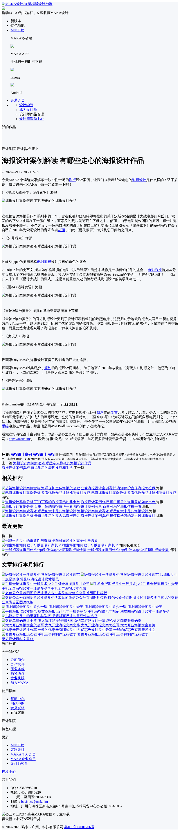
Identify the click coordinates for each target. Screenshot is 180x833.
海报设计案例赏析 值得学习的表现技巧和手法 (37, 468)
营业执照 (18, 678)
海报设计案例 (22, 454)
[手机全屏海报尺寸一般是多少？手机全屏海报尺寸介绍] (90, 584)
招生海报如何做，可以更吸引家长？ (90, 545)
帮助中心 (18, 699)
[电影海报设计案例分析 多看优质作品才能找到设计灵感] (46, 493)
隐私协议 (18, 673)
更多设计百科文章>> (18, 639)
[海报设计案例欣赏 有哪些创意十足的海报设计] (39, 511)
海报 (72, 180)
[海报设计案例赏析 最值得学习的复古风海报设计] (41, 516)
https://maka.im (19, 439)
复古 (114, 412)
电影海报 (44, 262)
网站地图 (18, 703)
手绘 (5, 426)
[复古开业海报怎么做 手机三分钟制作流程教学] (39, 634)
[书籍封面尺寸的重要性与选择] (26, 540)
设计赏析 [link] (24, 149)
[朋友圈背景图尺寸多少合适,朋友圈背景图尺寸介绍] (43, 607)
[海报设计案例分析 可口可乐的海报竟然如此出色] (41, 502)
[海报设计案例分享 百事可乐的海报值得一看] (37, 506)
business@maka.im (34, 801)
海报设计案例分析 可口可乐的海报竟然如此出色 (118, 502)
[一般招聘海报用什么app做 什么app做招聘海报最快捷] (44, 550)
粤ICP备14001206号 (79, 827)
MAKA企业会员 (23, 759)
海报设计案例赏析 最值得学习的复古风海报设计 (118, 516)
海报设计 (139, 180)
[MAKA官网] (27, 4)
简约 (47, 368)
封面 (61, 230)
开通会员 (18, 100)
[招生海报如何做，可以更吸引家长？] (31, 545)
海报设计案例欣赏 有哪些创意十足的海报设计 (113, 511)
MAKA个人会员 (23, 754)
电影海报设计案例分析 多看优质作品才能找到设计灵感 (133, 493)
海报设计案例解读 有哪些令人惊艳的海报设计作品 (52, 463)
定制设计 (18, 750)
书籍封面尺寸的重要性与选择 (74, 540)
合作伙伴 (18, 664)
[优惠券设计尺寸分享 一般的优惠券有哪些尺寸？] (41, 630)
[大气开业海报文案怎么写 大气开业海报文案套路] (41, 625)
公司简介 (18, 660)
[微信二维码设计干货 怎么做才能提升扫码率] (38, 620)
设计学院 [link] (9, 149)
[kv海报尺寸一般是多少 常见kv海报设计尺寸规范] (80, 574)
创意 (100, 412)
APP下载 (17, 30)
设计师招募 (19, 763)
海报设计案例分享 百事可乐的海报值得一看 (108, 506)
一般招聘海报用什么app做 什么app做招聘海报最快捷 (128, 550)
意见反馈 (18, 708)
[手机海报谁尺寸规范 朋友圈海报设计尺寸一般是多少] (45, 611)
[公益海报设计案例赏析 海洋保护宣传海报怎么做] (41, 488)
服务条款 (18, 669)
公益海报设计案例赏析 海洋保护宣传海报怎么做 (118, 488)
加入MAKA (20, 683)
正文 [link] (35, 149)
